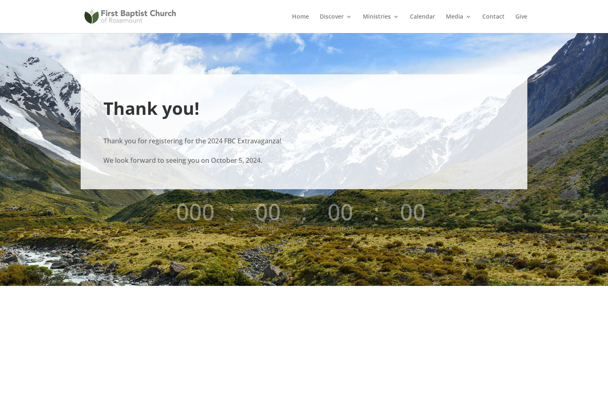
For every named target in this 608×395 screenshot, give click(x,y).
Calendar (422, 17)
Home (300, 17)
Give (521, 17)
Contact (493, 17)
